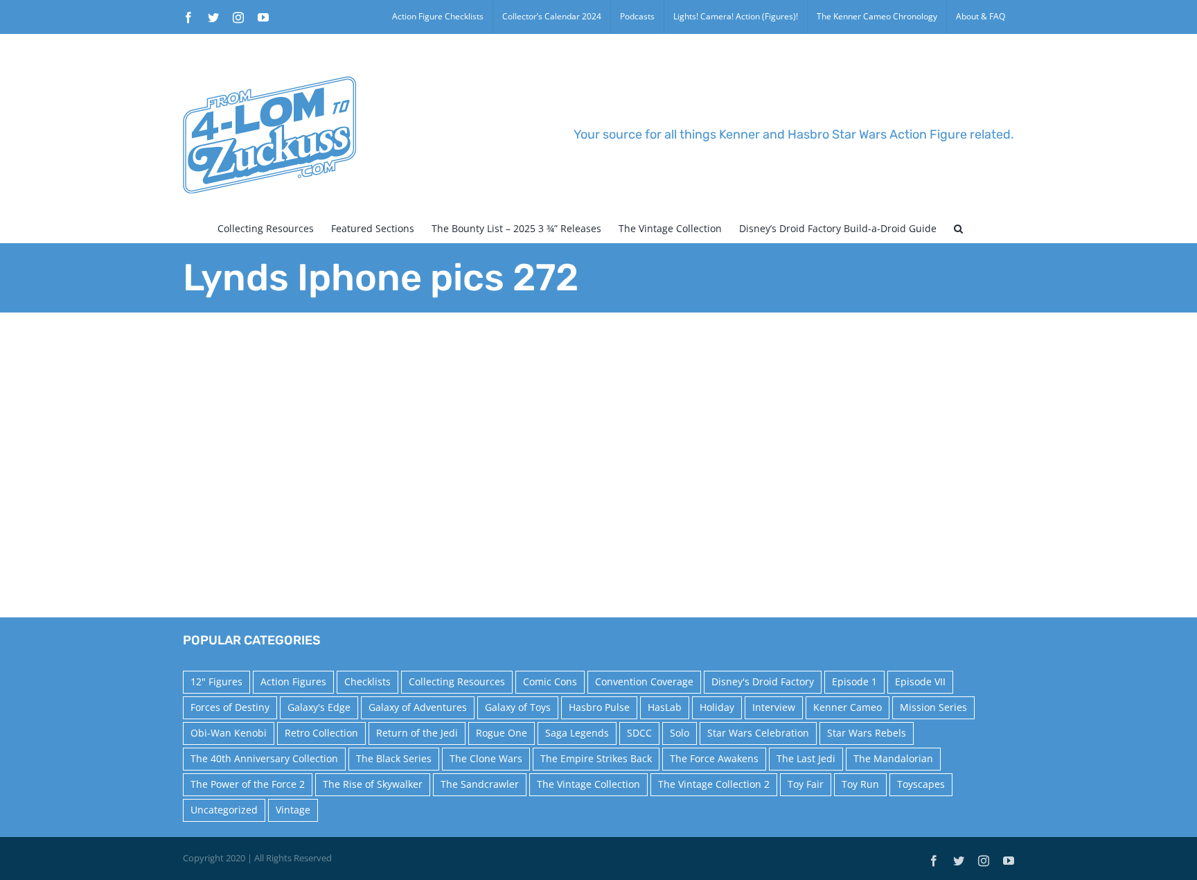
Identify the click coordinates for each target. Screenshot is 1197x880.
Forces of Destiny (229, 707)
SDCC (639, 732)
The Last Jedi (806, 758)
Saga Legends (577, 732)
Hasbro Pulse (599, 707)
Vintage (293, 809)
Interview (773, 707)
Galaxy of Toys (518, 707)
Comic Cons (550, 681)
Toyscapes (921, 784)
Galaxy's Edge (319, 707)
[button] (958, 229)
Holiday (717, 707)
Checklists (367, 681)
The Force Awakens (714, 758)
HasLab (665, 707)
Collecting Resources (457, 681)
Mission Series (933, 707)
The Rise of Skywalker (373, 784)
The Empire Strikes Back (596, 758)
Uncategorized (224, 809)
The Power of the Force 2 (247, 784)
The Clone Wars (486, 758)
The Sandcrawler (480, 784)
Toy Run (860, 784)
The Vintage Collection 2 (714, 784)
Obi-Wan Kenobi (228, 732)
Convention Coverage (644, 681)
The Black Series (394, 758)
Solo (679, 732)
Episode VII (920, 681)
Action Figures (293, 681)
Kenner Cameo (847, 707)
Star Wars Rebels (866, 732)
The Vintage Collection (588, 784)
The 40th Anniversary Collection (264, 758)
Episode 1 (854, 681)
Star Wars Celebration (758, 732)
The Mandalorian (893, 758)
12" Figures (216, 681)
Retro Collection (321, 732)
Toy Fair (806, 784)
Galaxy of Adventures (418, 707)
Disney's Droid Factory (762, 681)
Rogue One (501, 732)
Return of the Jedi (417, 732)
